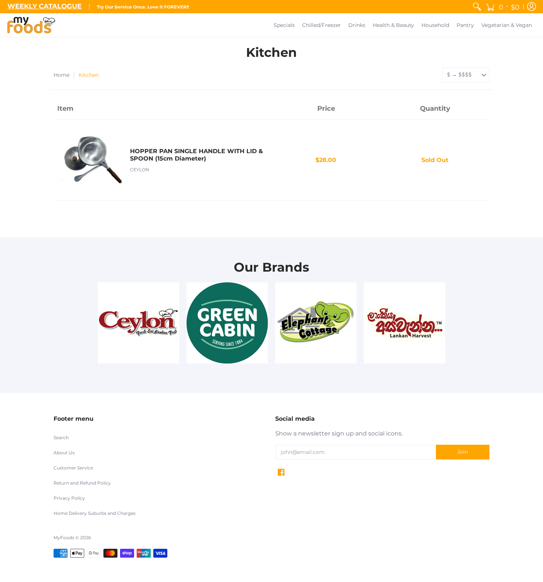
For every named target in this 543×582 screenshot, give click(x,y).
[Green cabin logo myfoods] (227, 323)
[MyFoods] (31, 25)
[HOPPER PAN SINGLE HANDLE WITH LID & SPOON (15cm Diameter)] (90, 160)
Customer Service (73, 468)
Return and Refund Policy (82, 483)
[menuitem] (477, 6)
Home (61, 75)
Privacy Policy (69, 498)
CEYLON (139, 169)
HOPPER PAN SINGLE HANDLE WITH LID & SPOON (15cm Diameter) (196, 155)
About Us (64, 452)
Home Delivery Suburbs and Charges (95, 513)
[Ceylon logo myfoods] (138, 323)
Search (61, 437)
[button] (503, 6)
